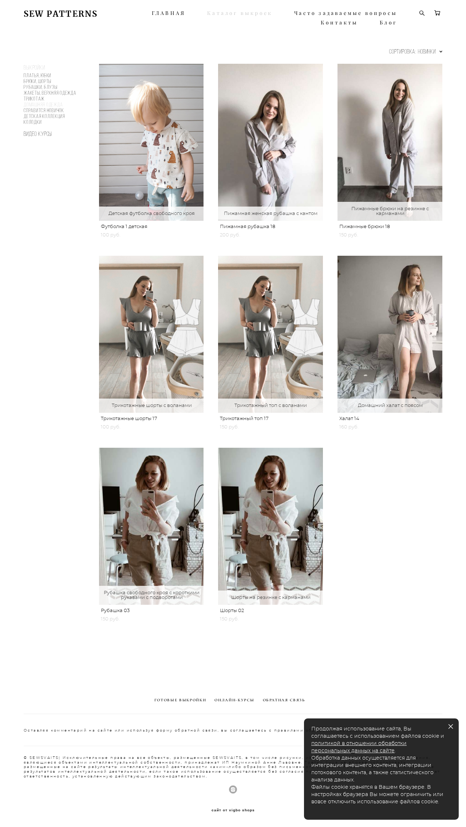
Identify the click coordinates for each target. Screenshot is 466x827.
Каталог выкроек (239, 13)
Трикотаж (34, 99)
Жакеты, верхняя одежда (50, 93)
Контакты (339, 23)
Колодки (33, 122)
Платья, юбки (37, 75)
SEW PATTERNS (61, 14)
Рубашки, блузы (41, 87)
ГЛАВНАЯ (168, 13)
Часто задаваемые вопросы (345, 13)
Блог (388, 23)
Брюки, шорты (37, 81)
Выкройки (34, 67)
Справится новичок (44, 110)
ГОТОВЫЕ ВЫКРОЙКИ (180, 700)
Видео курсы (38, 133)
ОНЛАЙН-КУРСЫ (234, 700)
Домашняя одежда (43, 104)
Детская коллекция (44, 116)
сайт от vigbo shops (233, 810)
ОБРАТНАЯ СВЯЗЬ (284, 700)
